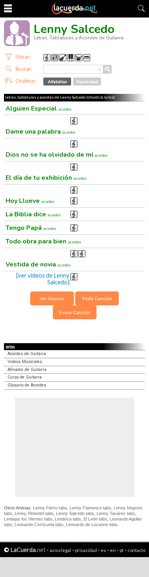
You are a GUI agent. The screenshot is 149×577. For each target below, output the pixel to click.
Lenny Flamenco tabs (90, 507)
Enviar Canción (75, 312)
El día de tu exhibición (46, 177)
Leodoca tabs (68, 519)
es (103, 550)
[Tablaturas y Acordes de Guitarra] (74, 13)
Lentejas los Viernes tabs (28, 519)
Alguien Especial (39, 108)
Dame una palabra (40, 131)
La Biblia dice (33, 214)
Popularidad (87, 81)
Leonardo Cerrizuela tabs (39, 524)
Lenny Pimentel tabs (34, 513)
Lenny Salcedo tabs (75, 513)
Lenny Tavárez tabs (116, 513)
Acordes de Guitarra (27, 353)
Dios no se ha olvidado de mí (57, 154)
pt (122, 550)
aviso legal (60, 550)
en (113, 550)
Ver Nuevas (52, 298)
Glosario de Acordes (27, 385)
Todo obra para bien (43, 241)
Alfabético (57, 81)
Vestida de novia (38, 264)
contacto (136, 550)
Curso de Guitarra (25, 377)
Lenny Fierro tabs (50, 507)
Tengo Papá (31, 227)
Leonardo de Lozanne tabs (92, 524)
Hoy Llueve (30, 200)
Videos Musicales (25, 361)
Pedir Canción (97, 298)
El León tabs (95, 519)
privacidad (86, 550)
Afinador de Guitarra (27, 369)
